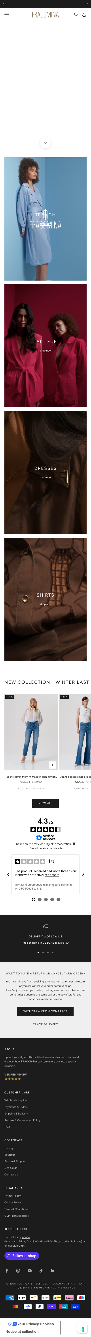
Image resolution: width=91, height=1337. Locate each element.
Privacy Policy (12, 1195)
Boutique (9, 1154)
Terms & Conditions (16, 1209)
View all (46, 803)
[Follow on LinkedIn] (52, 1271)
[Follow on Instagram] (18, 1271)
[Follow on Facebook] (6, 1271)
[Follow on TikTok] (41, 1271)
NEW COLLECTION (27, 682)
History (8, 1148)
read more (52, 875)
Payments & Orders (16, 1107)
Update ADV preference (57, 1287)
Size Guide (10, 1167)
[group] (45, 82)
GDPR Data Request (16, 1215)
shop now (45, 223)
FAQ (7, 1126)
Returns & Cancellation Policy (22, 1120)
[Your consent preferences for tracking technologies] (83, 1329)
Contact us (11, 1174)
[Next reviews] (83, 875)
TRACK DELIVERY (45, 1024)
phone (26, 1237)
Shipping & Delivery (16, 1113)
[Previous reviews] (8, 875)
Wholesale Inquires (16, 1100)
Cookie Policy (12, 1202)
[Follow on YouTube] (29, 1271)
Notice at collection (22, 1331)
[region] (45, 82)
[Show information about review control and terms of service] (74, 843)
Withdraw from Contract (45, 1011)
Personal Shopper (15, 1161)
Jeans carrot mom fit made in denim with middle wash (31, 777)
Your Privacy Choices (35, 1324)
